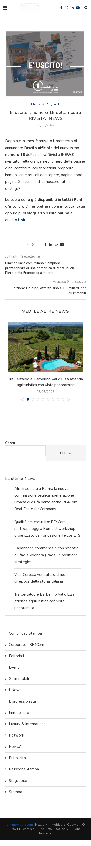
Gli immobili (19, 678)
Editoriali (16, 655)
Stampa (15, 791)
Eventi (14, 667)
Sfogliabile (53, 104)
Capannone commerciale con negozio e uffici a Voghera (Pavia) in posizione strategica (46, 555)
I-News (35, 104)
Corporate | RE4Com (26, 644)
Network (16, 735)
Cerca (10, 442)
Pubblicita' (18, 757)
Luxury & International (28, 723)
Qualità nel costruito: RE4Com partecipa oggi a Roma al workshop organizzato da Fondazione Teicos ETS (47, 528)
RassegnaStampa (24, 769)
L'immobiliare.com (19, 825)
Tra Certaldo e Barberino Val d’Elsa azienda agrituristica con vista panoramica (45, 381)
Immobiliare (19, 712)
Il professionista (22, 701)
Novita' (15, 746)
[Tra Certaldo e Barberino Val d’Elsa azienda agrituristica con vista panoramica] (45, 347)
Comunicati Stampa (25, 633)
